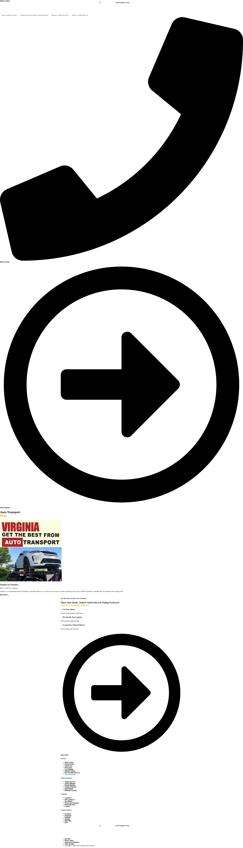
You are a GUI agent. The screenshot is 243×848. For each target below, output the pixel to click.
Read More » (4, 594)
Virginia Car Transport (9, 585)
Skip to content (5, 1)
